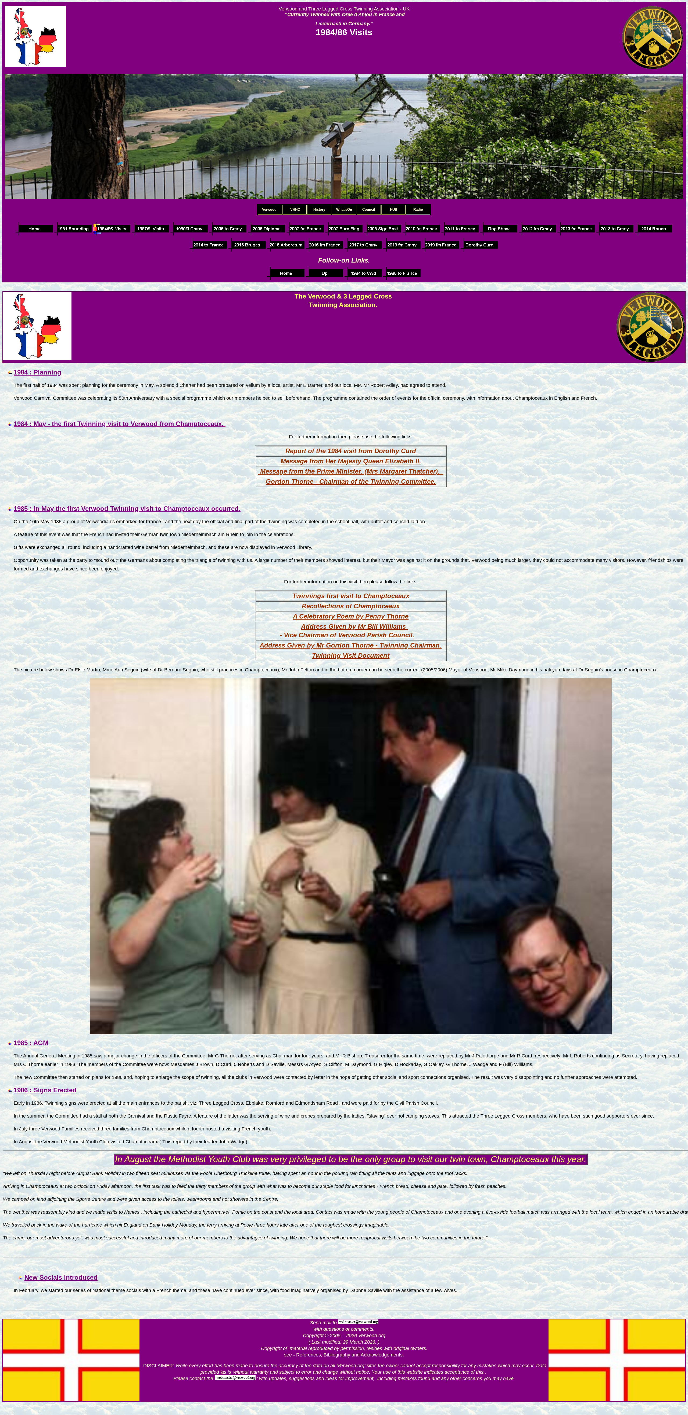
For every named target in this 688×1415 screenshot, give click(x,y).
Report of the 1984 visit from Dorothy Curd (350, 450)
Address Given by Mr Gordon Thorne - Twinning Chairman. (351, 645)
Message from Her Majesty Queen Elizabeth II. (351, 461)
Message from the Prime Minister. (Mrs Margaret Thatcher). (350, 471)
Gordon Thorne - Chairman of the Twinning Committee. (351, 481)
